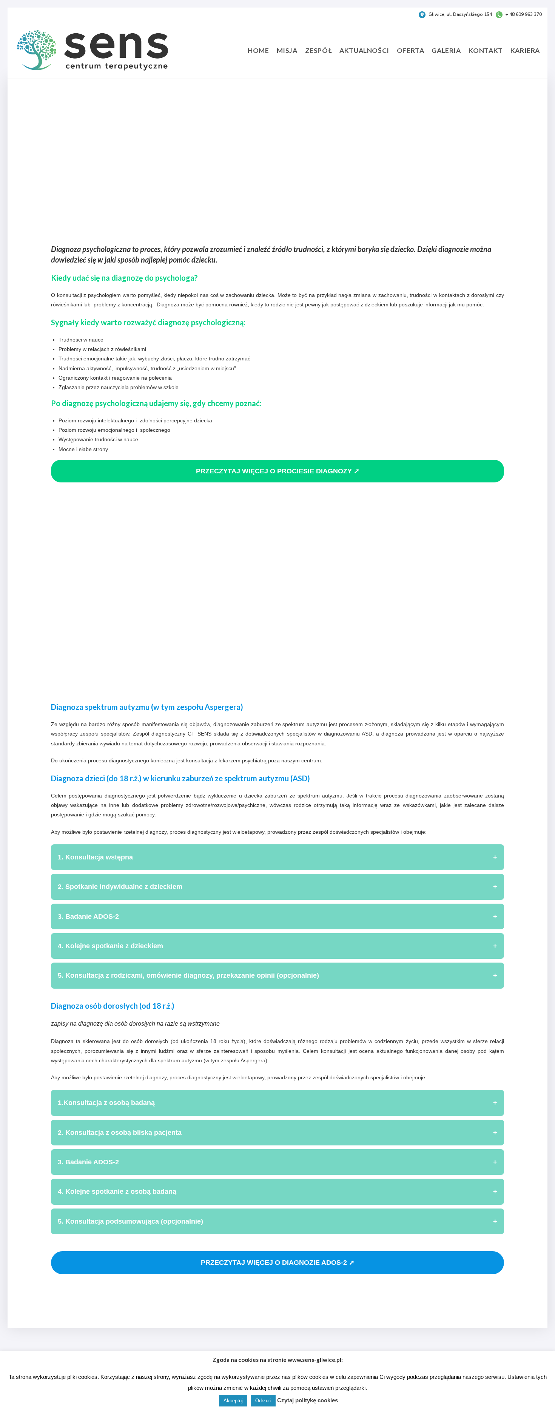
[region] (277, 587)
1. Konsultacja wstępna (277, 857)
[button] (63, 154)
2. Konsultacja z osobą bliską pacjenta (277, 1132)
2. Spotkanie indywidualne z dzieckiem (277, 886)
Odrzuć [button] (263, 1400)
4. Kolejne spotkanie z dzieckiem (277, 946)
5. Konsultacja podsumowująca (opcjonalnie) (277, 1221)
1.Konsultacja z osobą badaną (277, 1103)
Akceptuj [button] (233, 1400)
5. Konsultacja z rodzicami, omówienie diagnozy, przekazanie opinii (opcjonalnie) (277, 975)
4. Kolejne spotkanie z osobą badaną (277, 1191)
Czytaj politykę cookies (307, 1400)
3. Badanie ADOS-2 (277, 916)
